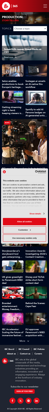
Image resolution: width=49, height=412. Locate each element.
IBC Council (23, 349)
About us (11, 353)
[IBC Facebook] (12, 401)
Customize (23, 230)
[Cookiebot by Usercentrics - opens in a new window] (35, 171)
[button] (44, 6)
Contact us (25, 353)
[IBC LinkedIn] (37, 401)
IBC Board (9, 349)
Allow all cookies (24, 222)
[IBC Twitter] (20, 401)
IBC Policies (39, 349)
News (7, 123)
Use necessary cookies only (24, 238)
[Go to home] (9, 6)
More (22, 340)
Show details (35, 213)
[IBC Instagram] (29, 401)
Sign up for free (24, 391)
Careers (38, 353)
